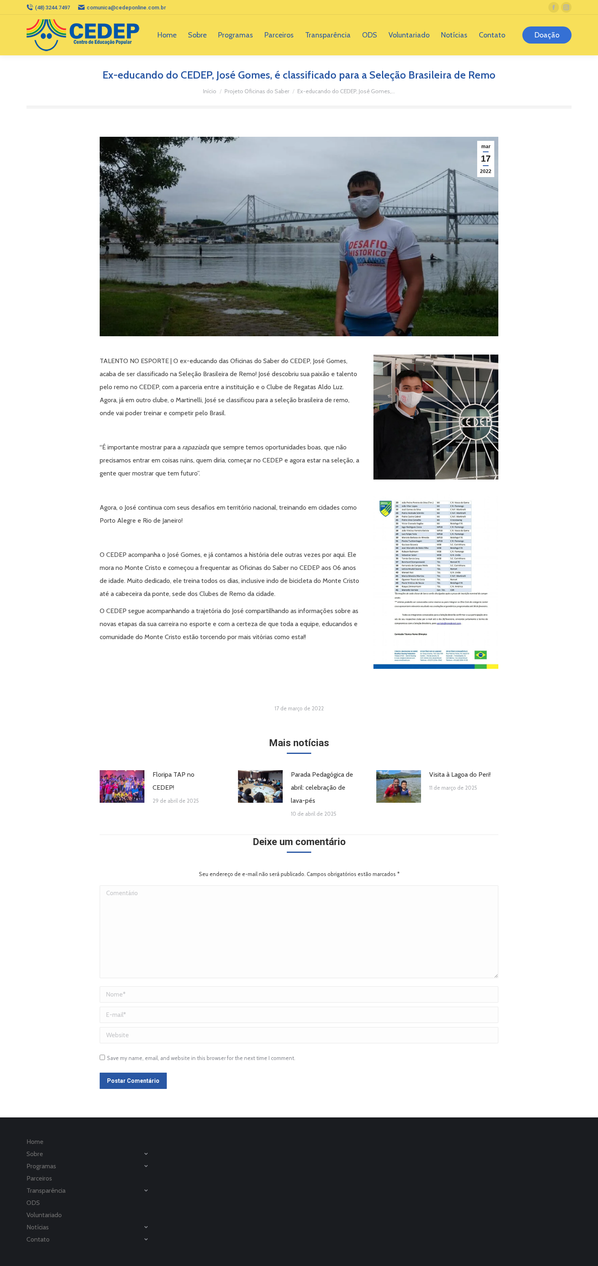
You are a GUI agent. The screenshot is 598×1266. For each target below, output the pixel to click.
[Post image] (122, 786)
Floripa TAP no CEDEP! (173, 781)
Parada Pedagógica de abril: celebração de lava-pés (322, 787)
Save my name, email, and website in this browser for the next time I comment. (201, 1058)
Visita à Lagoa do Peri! (460, 774)
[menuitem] (167, 35)
